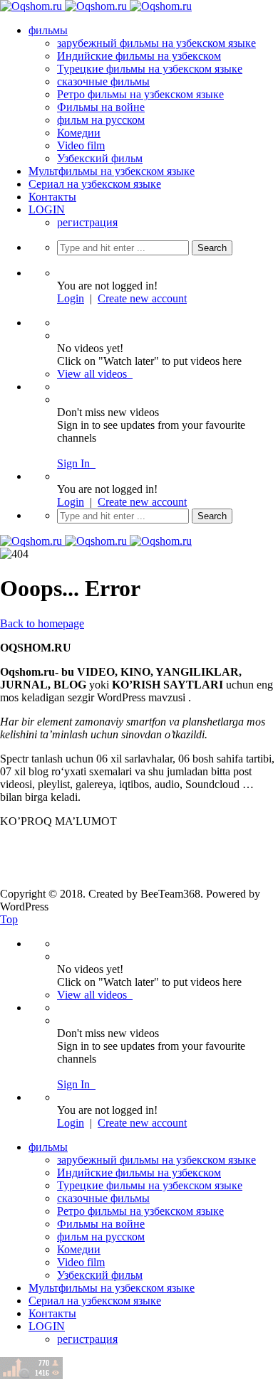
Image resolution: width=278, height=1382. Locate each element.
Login (70, 298)
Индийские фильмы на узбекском (139, 56)
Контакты (52, 197)
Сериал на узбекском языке (95, 184)
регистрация (87, 222)
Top (9, 919)
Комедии (79, 133)
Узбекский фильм (100, 158)
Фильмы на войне (101, 107)
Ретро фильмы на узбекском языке (140, 94)
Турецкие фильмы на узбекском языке (149, 69)
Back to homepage (42, 623)
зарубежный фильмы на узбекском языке (156, 43)
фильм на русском (101, 120)
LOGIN (47, 209)
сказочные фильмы (103, 81)
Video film (81, 145)
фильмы (48, 30)
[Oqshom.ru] (96, 6)
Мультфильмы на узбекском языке (112, 171)
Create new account (142, 298)
